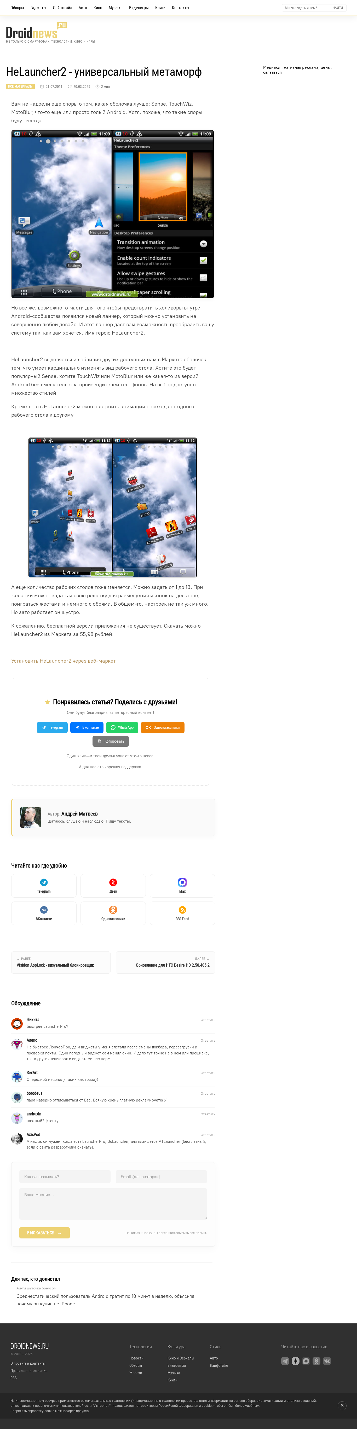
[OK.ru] (316, 1361)
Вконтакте (90, 727)
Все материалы (20, 86)
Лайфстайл (62, 7)
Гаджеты (38, 7)
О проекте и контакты (27, 1363)
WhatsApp (126, 727)
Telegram (56, 727)
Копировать (114, 741)
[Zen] (296, 1361)
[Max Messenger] (306, 1361)
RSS (13, 1378)
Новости (136, 1358)
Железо (135, 1372)
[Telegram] (285, 1361)
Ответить (208, 1020)
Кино (98, 7)
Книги (160, 7)
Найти (338, 8)
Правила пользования (28, 1370)
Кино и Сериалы (181, 1358)
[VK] (327, 1361)
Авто (83, 7)
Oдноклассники (163, 727)
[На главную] (50, 30)
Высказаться (44, 1232)
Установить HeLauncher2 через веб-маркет (63, 661)
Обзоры (17, 7)
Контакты (180, 7)
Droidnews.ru (29, 1346)
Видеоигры (139, 7)
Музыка (116, 7)
